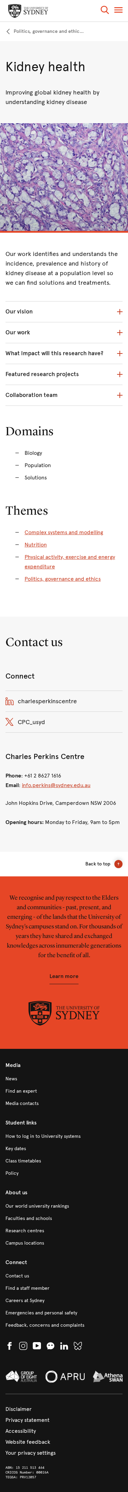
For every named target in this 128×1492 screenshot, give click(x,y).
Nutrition (36, 544)
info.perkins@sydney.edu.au (56, 785)
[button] (105, 11)
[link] (44, 31)
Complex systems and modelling (64, 532)
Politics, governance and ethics (63, 579)
